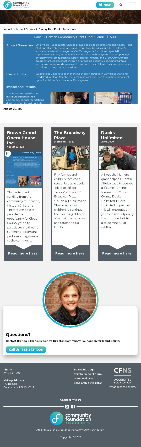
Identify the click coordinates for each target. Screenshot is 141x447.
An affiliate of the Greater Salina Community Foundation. (70, 429)
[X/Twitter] (67, 407)
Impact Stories (25, 29)
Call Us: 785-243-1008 (26, 349)
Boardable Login (84, 369)
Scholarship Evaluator (88, 382)
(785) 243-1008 (12, 373)
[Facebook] (73, 407)
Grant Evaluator (84, 378)
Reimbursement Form (88, 374)
